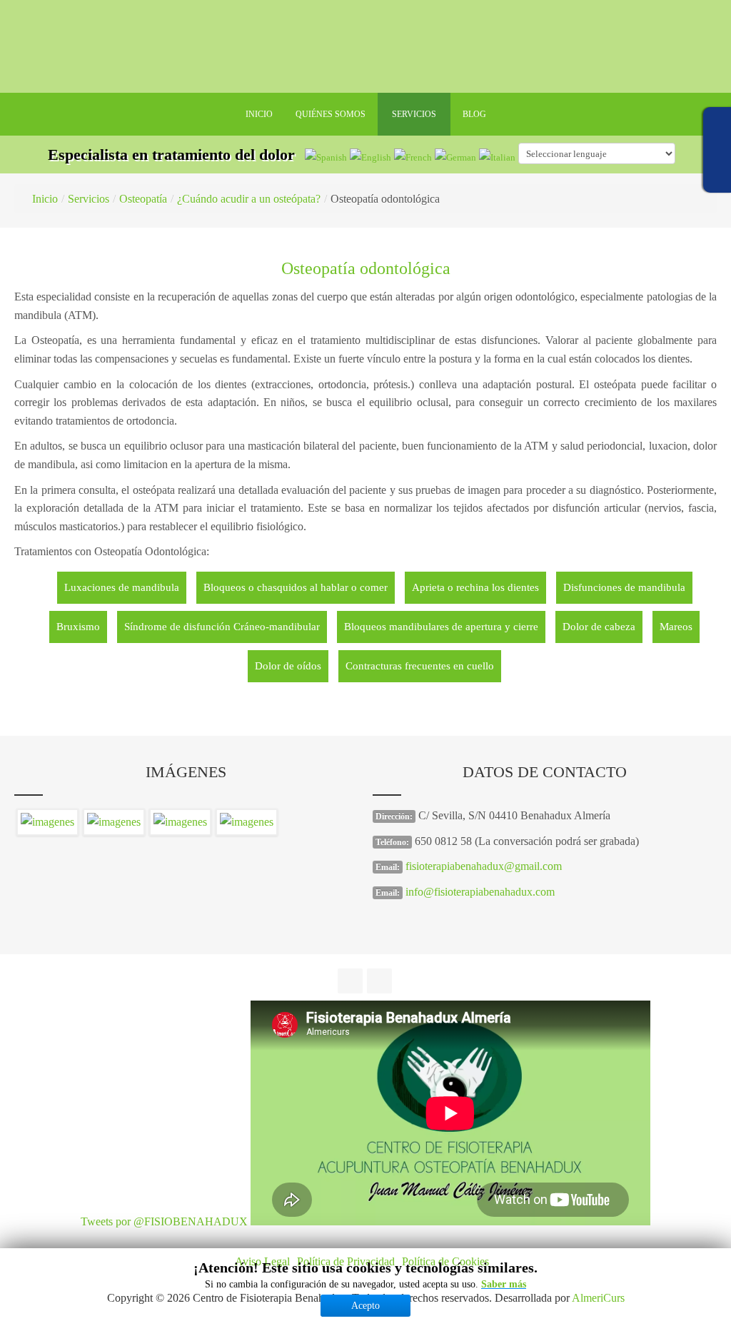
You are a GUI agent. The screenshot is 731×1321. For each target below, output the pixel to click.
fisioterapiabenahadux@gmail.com (483, 866)
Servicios (88, 199)
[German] (455, 157)
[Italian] (497, 157)
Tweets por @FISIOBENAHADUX (164, 1221)
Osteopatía (143, 199)
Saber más (503, 1284)
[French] (413, 157)
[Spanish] (326, 157)
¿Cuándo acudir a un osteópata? (249, 199)
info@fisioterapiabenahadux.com (480, 892)
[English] (370, 157)
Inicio (45, 199)
